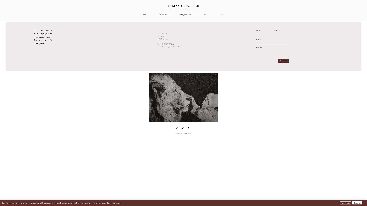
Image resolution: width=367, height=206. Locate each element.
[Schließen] (365, 202)
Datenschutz (188, 133)
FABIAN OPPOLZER (183, 6)
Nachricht (259, 47)
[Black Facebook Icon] (188, 128)
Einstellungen (345, 203)
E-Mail (258, 40)
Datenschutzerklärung (114, 203)
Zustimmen (357, 203)
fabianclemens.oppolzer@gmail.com (169, 46)
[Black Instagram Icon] (176, 128)
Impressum (178, 133)
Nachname (277, 30)
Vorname (258, 30)
